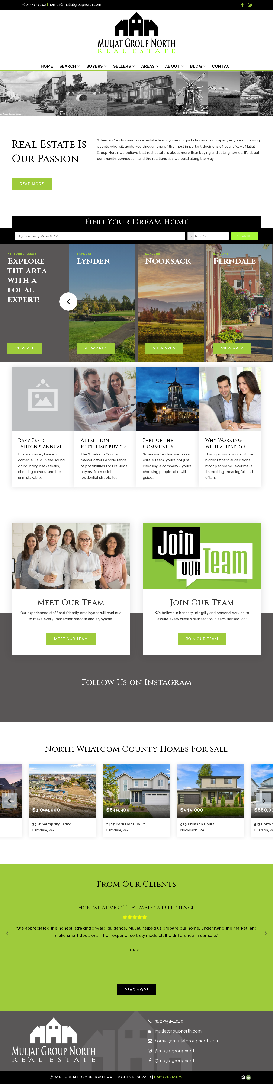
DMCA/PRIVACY (168, 1077)
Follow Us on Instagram (136, 682)
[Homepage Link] (136, 33)
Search (244, 236)
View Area (96, 348)
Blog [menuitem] (196, 66)
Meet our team (71, 639)
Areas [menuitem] (148, 66)
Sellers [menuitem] (122, 66)
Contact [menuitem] (222, 66)
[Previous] (67, 301)
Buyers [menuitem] (95, 66)
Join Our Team (202, 639)
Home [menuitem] (47, 66)
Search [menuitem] (68, 66)
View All (24, 348)
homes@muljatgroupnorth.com (75, 5)
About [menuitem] (173, 66)
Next (263, 800)
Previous (9, 800)
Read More (32, 184)
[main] (136, 540)
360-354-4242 (33, 5)
